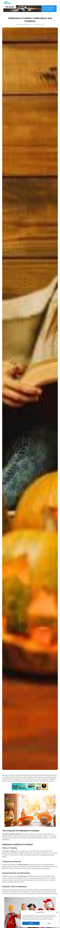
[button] (57, 912)
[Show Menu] (57, 2)
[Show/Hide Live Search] (53, 2)
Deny (49, 923)
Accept (31, 923)
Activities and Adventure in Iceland (25, 24)
